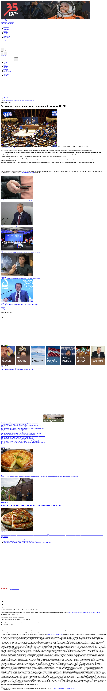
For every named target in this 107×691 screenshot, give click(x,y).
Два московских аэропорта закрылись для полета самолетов (17, 437)
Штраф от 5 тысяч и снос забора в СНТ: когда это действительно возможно (31, 505)
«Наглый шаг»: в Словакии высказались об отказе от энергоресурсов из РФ (21, 425)
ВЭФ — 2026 (4, 20)
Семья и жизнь (4, 502)
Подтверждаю (6, 689)
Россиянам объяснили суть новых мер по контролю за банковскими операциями (22, 368)
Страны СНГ (4, 303)
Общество (3, 277)
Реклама (17, 589)
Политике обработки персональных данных (64, 688)
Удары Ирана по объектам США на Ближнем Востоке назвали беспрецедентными (22, 428)
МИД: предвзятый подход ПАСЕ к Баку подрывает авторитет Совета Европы (20, 304)
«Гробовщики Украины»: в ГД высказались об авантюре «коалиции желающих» (21, 252)
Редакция (12, 589)
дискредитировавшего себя (27, 172)
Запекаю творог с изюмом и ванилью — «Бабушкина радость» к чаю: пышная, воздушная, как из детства (29, 539)
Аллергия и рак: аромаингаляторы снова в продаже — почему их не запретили (20, 278)
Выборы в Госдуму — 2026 (7, 22)
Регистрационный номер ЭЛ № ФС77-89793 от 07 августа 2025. (84, 612)
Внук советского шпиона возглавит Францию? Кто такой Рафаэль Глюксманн (21, 432)
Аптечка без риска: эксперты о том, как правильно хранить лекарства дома (21, 433)
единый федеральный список (54, 634)
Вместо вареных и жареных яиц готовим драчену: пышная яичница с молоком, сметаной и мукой (39, 476)
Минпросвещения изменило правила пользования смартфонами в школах (20, 443)
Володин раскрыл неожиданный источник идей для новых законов (17, 226)
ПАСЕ (2, 308)
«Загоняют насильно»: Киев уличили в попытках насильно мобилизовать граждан (23, 442)
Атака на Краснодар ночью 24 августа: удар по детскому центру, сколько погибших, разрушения (27, 542)
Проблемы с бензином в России (8, 23)
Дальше (3, 447)
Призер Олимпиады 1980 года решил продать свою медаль (17, 438)
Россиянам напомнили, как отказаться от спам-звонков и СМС (16, 201)
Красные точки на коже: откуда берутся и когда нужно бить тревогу (20, 541)
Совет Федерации (5, 309)
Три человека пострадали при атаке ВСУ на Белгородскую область (19, 430)
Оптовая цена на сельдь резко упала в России (13, 424)
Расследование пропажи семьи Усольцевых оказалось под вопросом (19, 366)
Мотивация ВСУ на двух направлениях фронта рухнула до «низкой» (19, 423)
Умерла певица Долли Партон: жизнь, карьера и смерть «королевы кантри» (21, 441)
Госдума (3, 307)
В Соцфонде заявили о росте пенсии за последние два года (17, 369)
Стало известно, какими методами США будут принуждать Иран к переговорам (22, 440)
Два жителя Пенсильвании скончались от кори (14, 429)
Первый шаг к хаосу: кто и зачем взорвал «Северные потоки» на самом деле (21, 426)
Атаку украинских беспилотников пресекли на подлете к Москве (18, 434)
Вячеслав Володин (5, 305)
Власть (2, 199)
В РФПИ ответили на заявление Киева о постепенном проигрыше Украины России (23, 436)
